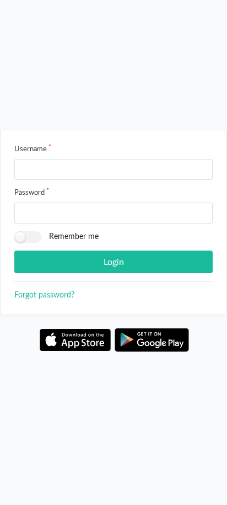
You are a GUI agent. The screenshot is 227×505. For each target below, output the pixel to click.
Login (114, 262)
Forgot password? (44, 295)
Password (29, 192)
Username (30, 149)
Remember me (74, 237)
